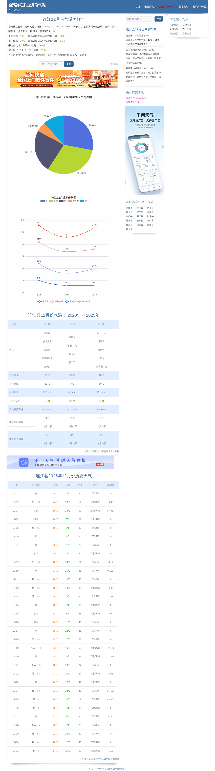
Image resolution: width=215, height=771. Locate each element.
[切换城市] (114, 64)
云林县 (140, 220)
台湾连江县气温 (103, 759)
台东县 (129, 225)
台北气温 (174, 25)
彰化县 (150, 216)
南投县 (150, 208)
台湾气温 (174, 29)
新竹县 (140, 208)
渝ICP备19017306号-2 (116, 769)
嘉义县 (129, 212)
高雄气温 (186, 29)
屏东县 (129, 220)
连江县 (140, 216)
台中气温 (186, 33)
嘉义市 (129, 229)
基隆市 (129, 208)
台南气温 (174, 33)
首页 (137, 6)
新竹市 (150, 220)
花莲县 (140, 225)
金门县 (129, 216)
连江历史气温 (132, 102)
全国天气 (149, 6)
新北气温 (186, 25)
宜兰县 (140, 212)
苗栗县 (150, 225)
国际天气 (183, 6)
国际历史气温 (199, 6)
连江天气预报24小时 (136, 98)
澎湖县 (150, 212)
